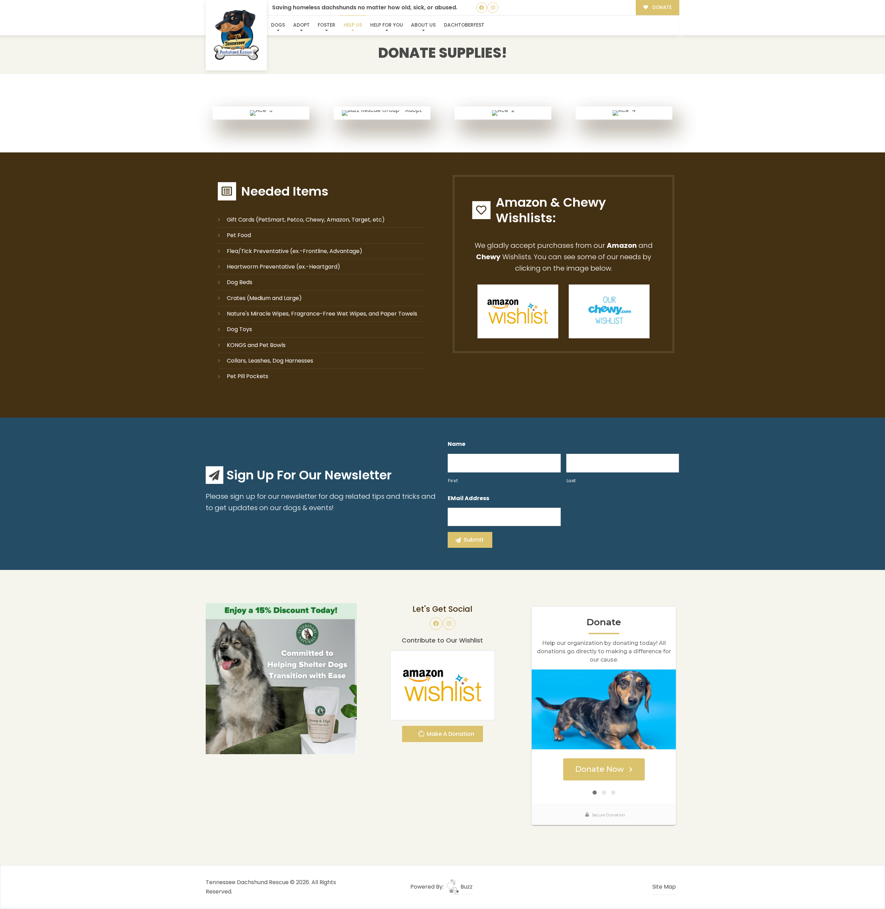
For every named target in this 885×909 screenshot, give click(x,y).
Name (456, 444)
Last (571, 480)
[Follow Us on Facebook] (481, 7)
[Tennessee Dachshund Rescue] (236, 35)
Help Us (353, 25)
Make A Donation (449, 734)
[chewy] (609, 311)
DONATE (661, 7)
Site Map (664, 887)
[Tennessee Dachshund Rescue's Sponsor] (281, 678)
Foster (326, 25)
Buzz (466, 887)
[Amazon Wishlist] (517, 311)
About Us (423, 25)
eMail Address (468, 498)
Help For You (386, 25)
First (453, 480)
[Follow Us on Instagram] (492, 7)
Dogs (278, 25)
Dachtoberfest (464, 25)
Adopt (301, 25)
